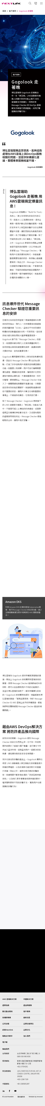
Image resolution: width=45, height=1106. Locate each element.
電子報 (4, 1042)
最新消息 (26, 1017)
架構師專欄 (6, 1017)
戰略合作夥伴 (7, 1036)
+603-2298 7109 (22, 1079)
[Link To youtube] (15, 1091)
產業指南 (5, 1005)
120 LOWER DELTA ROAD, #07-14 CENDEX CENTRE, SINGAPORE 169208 (29, 1073)
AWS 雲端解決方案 (9, 999)
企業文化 (26, 1030)
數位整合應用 (7, 1011)
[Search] (30, 3)
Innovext (40, 1097)
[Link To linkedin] (3, 1091)
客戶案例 (12, 11)
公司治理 (5, 1023)
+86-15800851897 (23, 1084)
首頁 (4, 11)
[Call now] (36, 3)
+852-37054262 (22, 1066)
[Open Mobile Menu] (41, 3)
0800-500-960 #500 (23, 1056)
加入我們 (26, 1036)
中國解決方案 (28, 999)
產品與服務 (27, 1005)
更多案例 (6, 847)
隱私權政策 (21, 1097)
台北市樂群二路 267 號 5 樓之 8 (28, 1053)
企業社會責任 (28, 1023)
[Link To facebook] (9, 1091)
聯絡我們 (5, 1049)
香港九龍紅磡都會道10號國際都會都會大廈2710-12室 (29, 1062)
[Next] (41, 920)
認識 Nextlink (7, 1030)
